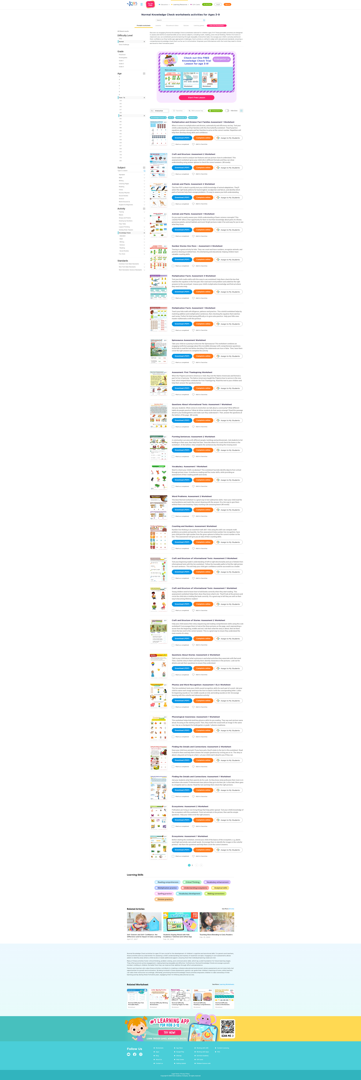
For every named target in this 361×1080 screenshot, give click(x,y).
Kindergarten (123, 58)
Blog (157, 1056)
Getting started (181, 1063)
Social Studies (123, 196)
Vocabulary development (189, 893)
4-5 (120, 119)
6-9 (120, 152)
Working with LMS (202, 1048)
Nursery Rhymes (124, 193)
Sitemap (179, 1056)
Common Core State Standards (129, 264)
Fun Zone (122, 254)
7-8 (120, 155)
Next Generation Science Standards (130, 270)
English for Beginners (126, 205)
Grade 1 (121, 61)
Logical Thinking (124, 227)
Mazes (121, 215)
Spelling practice (165, 893)
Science (121, 199)
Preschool (122, 54)
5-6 (120, 134)
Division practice (165, 899)
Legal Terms (175, 1074)
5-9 (120, 143)
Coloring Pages (124, 184)
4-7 (120, 125)
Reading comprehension (168, 882)
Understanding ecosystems (195, 888)
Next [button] (236, 926)
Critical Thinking (192, 882)
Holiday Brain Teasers (126, 230)
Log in (218, 4)
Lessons (158, 25)
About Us (159, 1059)
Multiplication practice (167, 888)
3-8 (120, 113)
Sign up (227, 4)
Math (120, 178)
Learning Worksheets (226, 984)
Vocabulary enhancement (218, 882)
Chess (121, 190)
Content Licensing (223, 1048)
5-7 (120, 137)
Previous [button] (125, 926)
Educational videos (172, 25)
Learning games (199, 25)
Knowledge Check (125, 233)
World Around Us (124, 202)
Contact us (159, 1063)
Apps (157, 1052)
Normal (121, 41)
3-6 (120, 107)
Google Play (180, 1052)
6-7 (120, 146)
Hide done (234, 111)
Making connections (216, 893)
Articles (231, 909)
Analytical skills (220, 888)
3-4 (120, 101)
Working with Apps (203, 1052)
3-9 (120, 116)
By (152, 111)
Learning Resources (180, 4)
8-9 (120, 161)
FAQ (218, 1052)
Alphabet (122, 175)
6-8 (120, 149)
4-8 (120, 128)
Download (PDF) (182, 138)
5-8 (120, 140)
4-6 (120, 122)
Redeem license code (203, 1063)
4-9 (120, 131)
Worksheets (159, 1048)
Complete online (203, 138)
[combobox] (161, 110)
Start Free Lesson (196, 97)
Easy (120, 38)
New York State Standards (127, 267)
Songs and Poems (125, 218)
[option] (144, 925)
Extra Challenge (124, 44)
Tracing (121, 212)
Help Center (180, 1059)
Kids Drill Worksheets (217, 25)
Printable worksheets (143, 25)
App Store (179, 1048)
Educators (164, 4)
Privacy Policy (185, 1074)
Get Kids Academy (203, 1056)
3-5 (120, 104)
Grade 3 (121, 67)
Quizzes (186, 25)
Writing (121, 181)
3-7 (120, 110)
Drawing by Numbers (125, 221)
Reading (121, 187)
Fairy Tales (122, 224)
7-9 (120, 158)
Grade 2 (121, 64)
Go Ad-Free (207, 4)
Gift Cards (196, 4)
